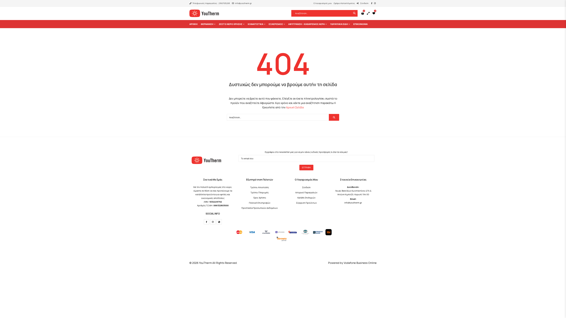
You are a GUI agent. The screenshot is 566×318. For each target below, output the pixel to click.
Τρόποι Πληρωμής (259, 192)
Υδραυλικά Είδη (339, 24)
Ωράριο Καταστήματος (344, 3)
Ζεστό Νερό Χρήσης (230, 24)
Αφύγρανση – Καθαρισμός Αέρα (306, 24)
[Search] (334, 117)
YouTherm (205, 263)
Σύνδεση (364, 3)
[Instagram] (212, 222)
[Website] (219, 222)
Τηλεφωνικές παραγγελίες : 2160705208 (211, 3)
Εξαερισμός (276, 24)
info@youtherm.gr (243, 3)
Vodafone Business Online (360, 263)
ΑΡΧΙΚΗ (193, 24)
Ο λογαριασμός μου (322, 3)
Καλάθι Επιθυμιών (306, 197)
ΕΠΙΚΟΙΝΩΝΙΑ (360, 24)
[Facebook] (206, 222)
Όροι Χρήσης (259, 197)
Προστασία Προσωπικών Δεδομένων (259, 208)
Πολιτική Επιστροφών (259, 202)
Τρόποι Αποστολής (259, 187)
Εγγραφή (306, 167)
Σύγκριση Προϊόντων (306, 202)
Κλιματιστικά (255, 24)
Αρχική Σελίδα (295, 107)
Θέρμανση (207, 24)
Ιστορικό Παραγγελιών (306, 192)
